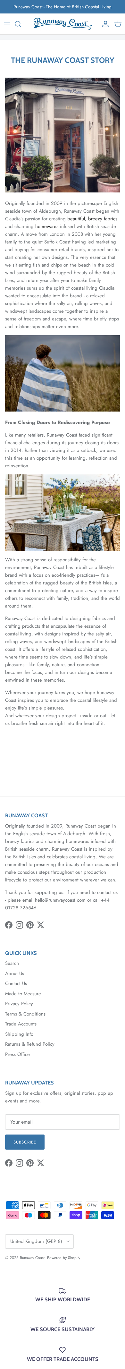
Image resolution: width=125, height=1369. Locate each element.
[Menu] (7, 24)
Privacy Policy (19, 1003)
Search (12, 963)
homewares (46, 226)
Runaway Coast (32, 1258)
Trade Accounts (21, 1023)
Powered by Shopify (63, 1258)
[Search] (21, 24)
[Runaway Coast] (62, 24)
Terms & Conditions (25, 1013)
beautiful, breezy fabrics (92, 218)
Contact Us (16, 983)
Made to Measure (23, 993)
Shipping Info (19, 1034)
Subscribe (24, 1142)
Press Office (17, 1054)
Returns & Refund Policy (29, 1044)
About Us (14, 973)
